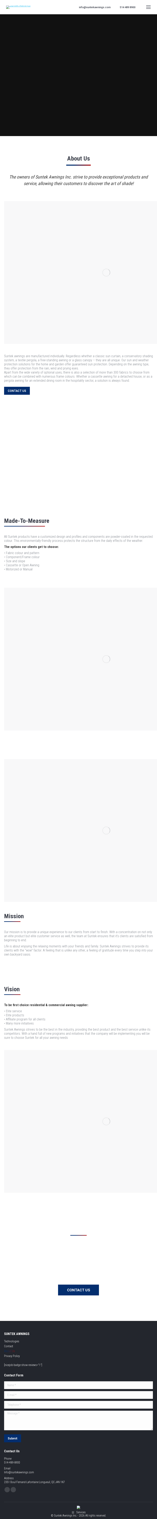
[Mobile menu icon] (148, 7)
